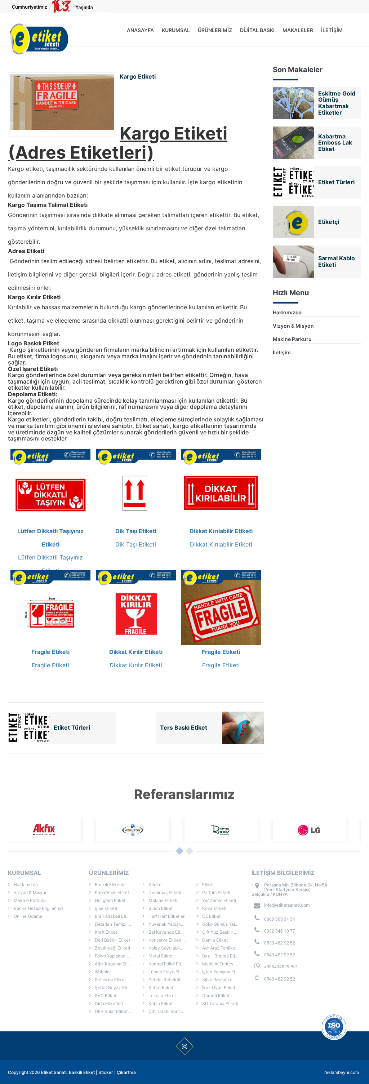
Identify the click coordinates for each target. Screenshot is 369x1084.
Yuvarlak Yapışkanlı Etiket (171, 924)
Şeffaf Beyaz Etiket (114, 987)
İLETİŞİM (332, 30)
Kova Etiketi (213, 908)
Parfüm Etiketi (215, 892)
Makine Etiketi (162, 900)
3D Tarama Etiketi (219, 1003)
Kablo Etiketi (160, 1003)
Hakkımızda (287, 312)
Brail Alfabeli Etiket (113, 916)
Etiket (207, 884)
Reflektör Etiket (110, 979)
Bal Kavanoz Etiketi (167, 932)
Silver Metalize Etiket (223, 979)
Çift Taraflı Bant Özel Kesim (171, 1011)
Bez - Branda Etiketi (222, 956)
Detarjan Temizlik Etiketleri (118, 924)
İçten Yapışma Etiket (222, 971)
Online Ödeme (27, 916)
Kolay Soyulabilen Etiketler (171, 948)
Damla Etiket (214, 940)
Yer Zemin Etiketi (218, 900)
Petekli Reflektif (164, 979)
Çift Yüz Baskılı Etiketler (225, 932)
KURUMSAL (176, 30)
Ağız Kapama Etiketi (114, 963)
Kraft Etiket (105, 932)
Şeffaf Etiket (160, 987)
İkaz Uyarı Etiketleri (221, 987)
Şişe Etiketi (105, 908)
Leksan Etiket (161, 995)
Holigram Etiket (109, 900)
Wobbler (102, 971)
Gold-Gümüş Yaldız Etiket (225, 924)
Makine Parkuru (292, 339)
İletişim (282, 352)
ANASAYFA (140, 30)
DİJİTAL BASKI (257, 30)
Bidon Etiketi (160, 908)
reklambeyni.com (341, 1072)
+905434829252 (280, 966)
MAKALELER (298, 30)
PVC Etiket (105, 995)
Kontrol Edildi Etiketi (167, 963)
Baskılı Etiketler (110, 884)
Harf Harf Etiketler (165, 916)
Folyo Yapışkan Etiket (116, 956)
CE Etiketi (211, 916)
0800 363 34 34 (279, 919)
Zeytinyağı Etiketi (112, 948)
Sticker (155, 884)
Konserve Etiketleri (166, 940)
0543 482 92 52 (279, 954)
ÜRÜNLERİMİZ (215, 30)
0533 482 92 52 (279, 942)
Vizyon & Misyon (293, 326)
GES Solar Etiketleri (114, 1011)
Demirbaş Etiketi (164, 892)
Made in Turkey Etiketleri (225, 963)
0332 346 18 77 (279, 931)
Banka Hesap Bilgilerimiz (38, 908)
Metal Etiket (160, 956)
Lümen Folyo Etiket (167, 971)
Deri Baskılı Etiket (112, 940)
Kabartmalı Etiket (111, 892)
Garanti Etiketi (216, 995)
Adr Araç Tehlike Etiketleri (225, 948)
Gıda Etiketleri (108, 1003)
